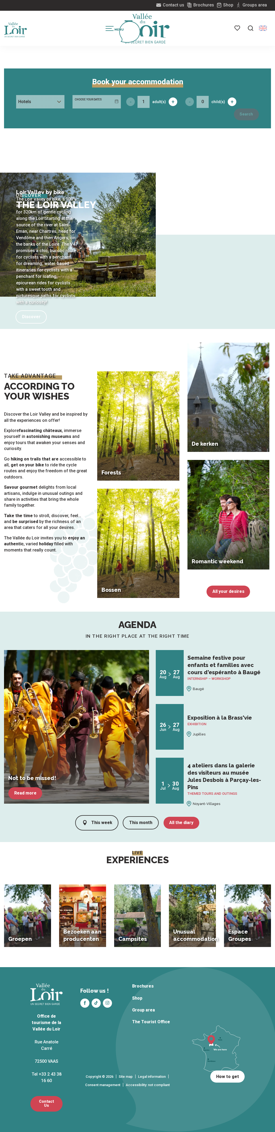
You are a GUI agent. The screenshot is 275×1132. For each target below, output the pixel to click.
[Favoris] (237, 28)
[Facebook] (84, 1003)
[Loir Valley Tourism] (147, 28)
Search (246, 114)
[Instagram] (107, 1003)
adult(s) (159, 102)
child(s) (218, 102)
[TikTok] (96, 1003)
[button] (251, 28)
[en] (263, 28)
